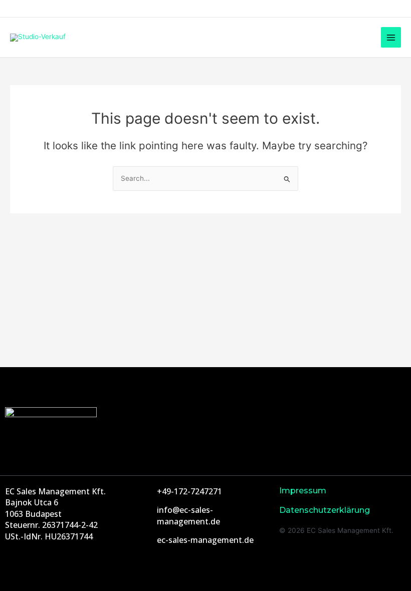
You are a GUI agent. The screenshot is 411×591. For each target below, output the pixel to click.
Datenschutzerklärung (324, 510)
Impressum (302, 490)
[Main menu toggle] (391, 37)
